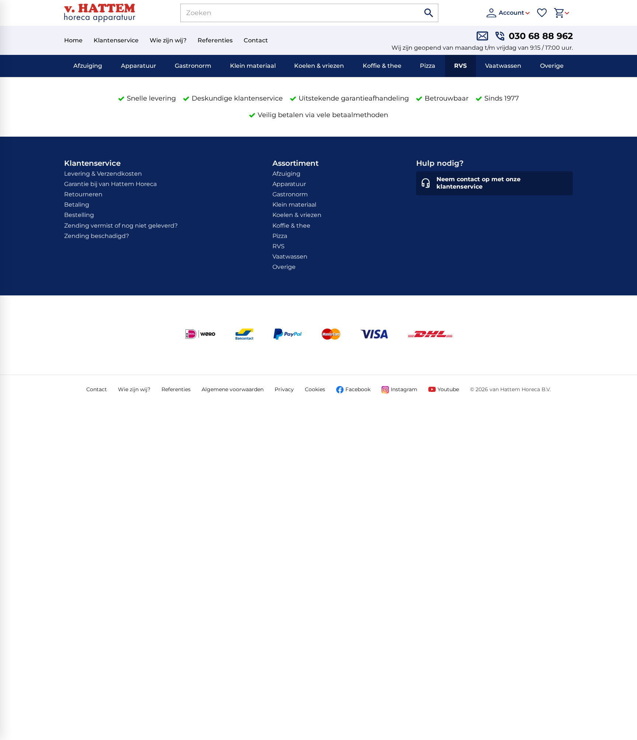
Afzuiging (87, 65)
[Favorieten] (541, 13)
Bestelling (79, 214)
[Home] (99, 13)
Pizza (427, 65)
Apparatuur (138, 65)
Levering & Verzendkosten (103, 173)
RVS (460, 65)
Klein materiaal (253, 65)
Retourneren (83, 194)
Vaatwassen (503, 65)
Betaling (76, 204)
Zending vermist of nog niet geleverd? (121, 225)
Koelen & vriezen (319, 65)
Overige (552, 65)
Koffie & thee (382, 65)
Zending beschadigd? (96, 235)
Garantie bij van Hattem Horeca (110, 183)
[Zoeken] (429, 13)
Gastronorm (193, 65)
